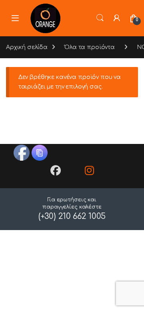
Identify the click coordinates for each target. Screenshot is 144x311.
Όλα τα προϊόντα (89, 47)
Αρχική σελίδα (27, 47)
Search (100, 18)
